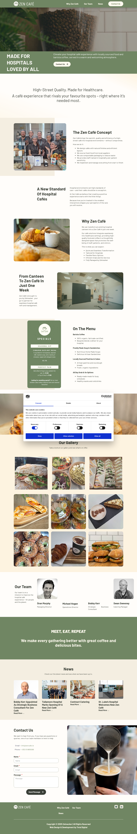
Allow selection (68, 436)
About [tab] (98, 403)
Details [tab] (68, 403)
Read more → (19, 713)
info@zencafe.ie (27, 745)
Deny (40, 436)
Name (16, 757)
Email (16, 766)
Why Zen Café (72, 4)
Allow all (97, 436)
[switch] (57, 427)
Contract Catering (79, 701)
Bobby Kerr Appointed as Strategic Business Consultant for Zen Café (25, 706)
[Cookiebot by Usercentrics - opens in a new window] (102, 396)
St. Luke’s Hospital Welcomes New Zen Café (109, 704)
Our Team (88, 4)
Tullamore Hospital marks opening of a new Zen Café (52, 704)
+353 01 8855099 (27, 749)
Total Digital (81, 827)
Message (17, 775)
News (100, 4)
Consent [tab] (38, 403)
